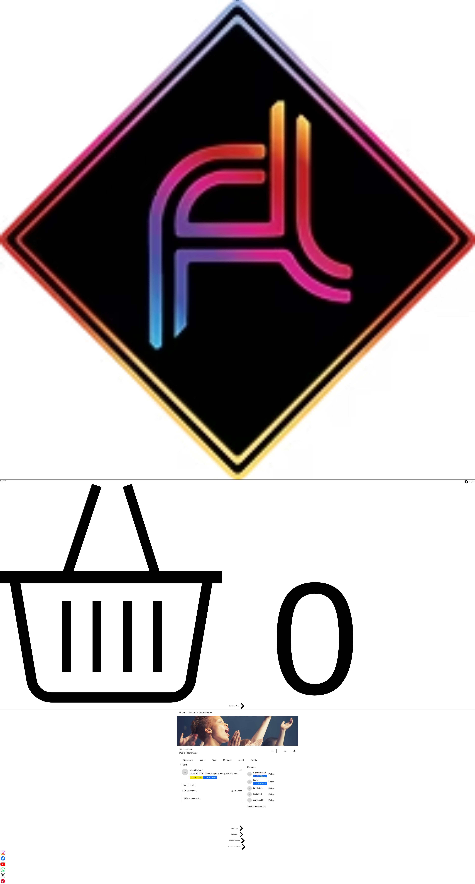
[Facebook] (237, 858)
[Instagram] (237, 853)
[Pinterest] (237, 881)
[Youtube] (237, 864)
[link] (188, 760)
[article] (212, 786)
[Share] (240, 770)
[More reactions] (192, 785)
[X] (237, 875)
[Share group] (294, 751)
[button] (237, 593)
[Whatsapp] (237, 870)
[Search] (272, 751)
